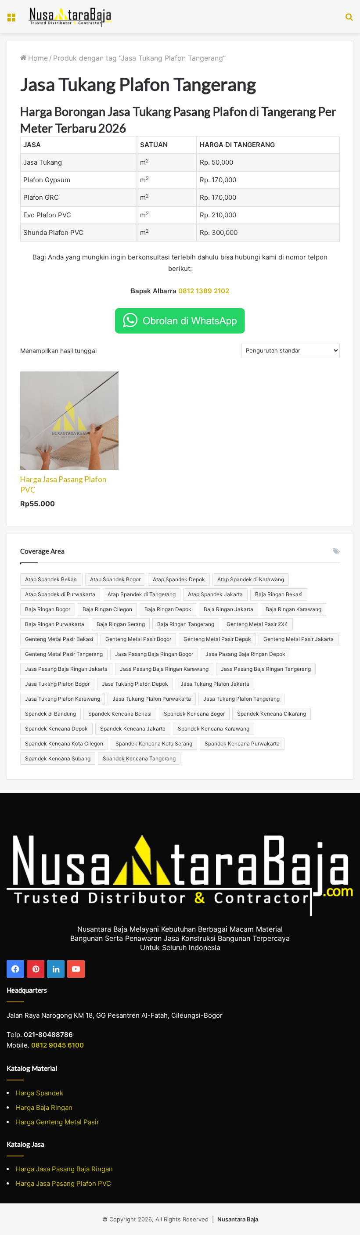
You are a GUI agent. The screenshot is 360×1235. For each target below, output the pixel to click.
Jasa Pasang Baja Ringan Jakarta (66, 669)
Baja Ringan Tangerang (185, 624)
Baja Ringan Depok (167, 609)
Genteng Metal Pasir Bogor (138, 639)
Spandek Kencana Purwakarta (242, 743)
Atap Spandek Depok (179, 579)
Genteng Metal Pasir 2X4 (257, 624)
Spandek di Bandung (50, 713)
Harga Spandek (39, 1093)
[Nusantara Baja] (70, 16)
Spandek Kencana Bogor (194, 713)
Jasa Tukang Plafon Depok (135, 684)
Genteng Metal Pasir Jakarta (298, 639)
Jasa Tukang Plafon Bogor (57, 684)
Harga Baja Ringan (44, 1107)
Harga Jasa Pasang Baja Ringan (64, 1169)
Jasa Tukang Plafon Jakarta (214, 684)
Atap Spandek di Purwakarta (60, 594)
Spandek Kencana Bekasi (119, 713)
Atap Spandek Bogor (115, 579)
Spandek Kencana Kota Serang (153, 743)
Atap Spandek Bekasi (51, 579)
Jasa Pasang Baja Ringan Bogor (154, 654)
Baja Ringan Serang (121, 624)
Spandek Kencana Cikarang (271, 713)
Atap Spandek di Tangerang (142, 594)
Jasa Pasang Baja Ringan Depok (245, 654)
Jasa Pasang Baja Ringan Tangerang (266, 669)
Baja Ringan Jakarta (228, 609)
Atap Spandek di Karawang (250, 579)
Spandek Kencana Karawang (213, 728)
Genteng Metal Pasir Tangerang (64, 654)
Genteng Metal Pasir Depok (217, 639)
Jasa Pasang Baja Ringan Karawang (164, 669)
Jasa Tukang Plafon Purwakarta (151, 698)
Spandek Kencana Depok (56, 728)
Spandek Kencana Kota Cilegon (64, 743)
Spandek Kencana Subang (57, 758)
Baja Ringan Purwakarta (54, 624)
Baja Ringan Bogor (47, 609)
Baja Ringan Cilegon (107, 609)
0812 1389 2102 (203, 291)
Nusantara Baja (237, 1219)
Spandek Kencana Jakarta (133, 728)
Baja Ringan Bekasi (278, 594)
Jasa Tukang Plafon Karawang (62, 698)
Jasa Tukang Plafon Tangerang (241, 698)
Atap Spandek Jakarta (215, 594)
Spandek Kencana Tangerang (139, 758)
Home (38, 58)
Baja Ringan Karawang (293, 609)
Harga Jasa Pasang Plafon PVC (63, 1183)
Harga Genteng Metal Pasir (57, 1122)
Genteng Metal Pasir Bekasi (59, 639)
